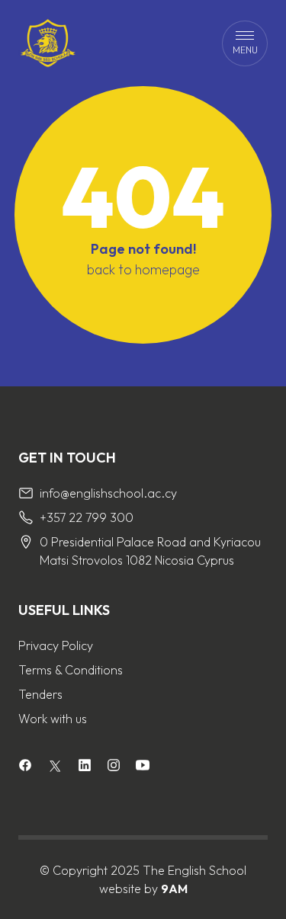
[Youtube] (142, 767)
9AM (174, 888)
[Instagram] (114, 767)
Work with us (52, 718)
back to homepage (143, 270)
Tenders (40, 694)
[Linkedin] (85, 767)
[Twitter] (55, 765)
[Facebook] (25, 767)
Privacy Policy (55, 645)
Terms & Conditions (70, 669)
